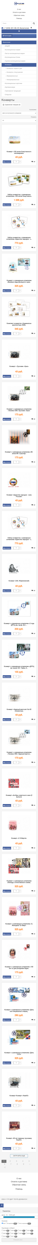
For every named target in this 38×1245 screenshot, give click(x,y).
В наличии (11, 1223)
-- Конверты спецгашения (13, 72)
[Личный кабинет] (31, 28)
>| (4, 1167)
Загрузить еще (19, 1156)
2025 (14, 1230)
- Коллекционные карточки (12, 83)
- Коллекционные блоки (11, 57)
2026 (6, 1230)
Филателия (6, 42)
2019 (30, 1233)
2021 (14, 1233)
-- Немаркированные (11, 79)
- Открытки (7, 94)
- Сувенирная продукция (12, 91)
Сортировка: (32, 109)
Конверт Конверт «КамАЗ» (19, 1095)
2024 (22, 1230)
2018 (6, 1236)
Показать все (18, 1240)
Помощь (19, 18)
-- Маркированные (10, 76)
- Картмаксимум (9, 87)
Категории (7, 35)
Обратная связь (19, 15)
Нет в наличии (24, 1223)
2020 (22, 1233)
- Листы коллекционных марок (14, 53)
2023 (30, 1230)
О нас (19, 9)
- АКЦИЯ (6, 46)
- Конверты (7, 64)
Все (4, 1223)
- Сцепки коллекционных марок (14, 61)
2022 (6, 1233)
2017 (14, 1236)
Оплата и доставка (19, 12)
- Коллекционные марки (11, 50)
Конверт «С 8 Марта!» (19, 838)
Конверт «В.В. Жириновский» (19, 581)
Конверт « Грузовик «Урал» (19, 366)
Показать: (33, 117)
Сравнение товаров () (12, 105)
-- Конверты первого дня (12, 68)
